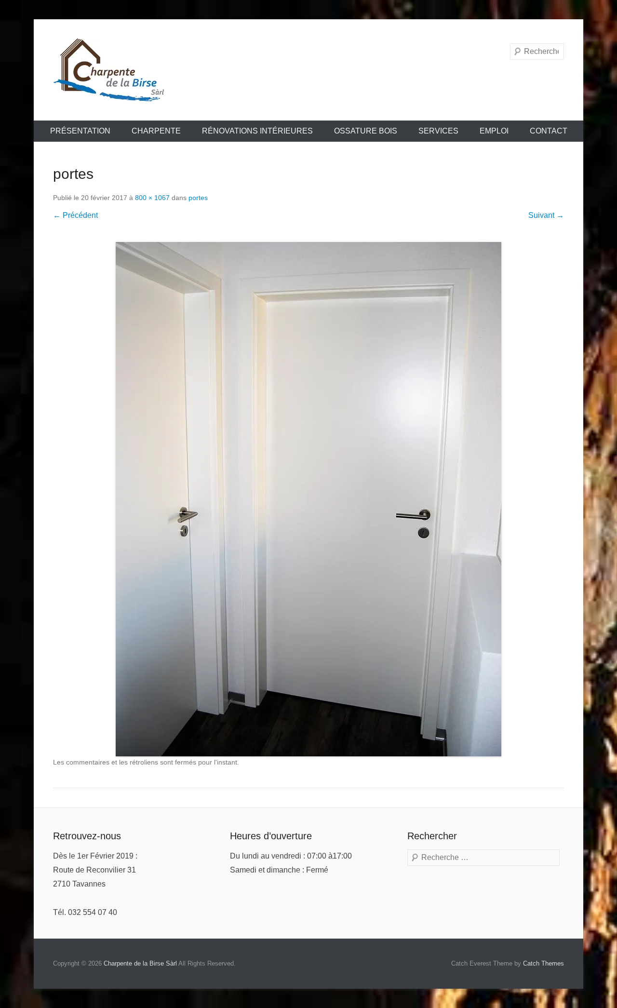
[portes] (308, 499)
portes (198, 198)
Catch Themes (543, 963)
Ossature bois (365, 131)
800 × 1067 (152, 198)
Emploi (494, 131)
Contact (548, 131)
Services (438, 131)
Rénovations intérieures (257, 131)
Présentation (80, 131)
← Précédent (75, 215)
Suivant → (546, 215)
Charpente (156, 131)
